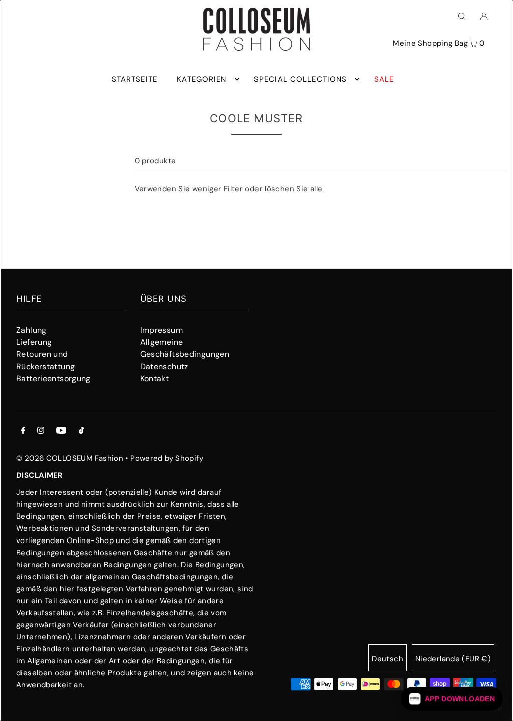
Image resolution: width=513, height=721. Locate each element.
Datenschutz (164, 366)
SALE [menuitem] (384, 79)
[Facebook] (23, 431)
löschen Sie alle (293, 189)
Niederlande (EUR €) (453, 659)
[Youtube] (61, 431)
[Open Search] (461, 16)
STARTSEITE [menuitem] (134, 79)
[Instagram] (40, 431)
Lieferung (34, 342)
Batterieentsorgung (53, 378)
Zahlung (31, 330)
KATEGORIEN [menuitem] (201, 79)
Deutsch (387, 659)
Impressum (161, 330)
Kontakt (154, 378)
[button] (452, 699)
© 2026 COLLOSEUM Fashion (69, 458)
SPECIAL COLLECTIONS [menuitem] (300, 79)
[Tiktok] (81, 431)
